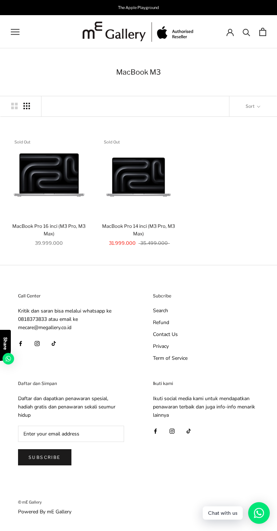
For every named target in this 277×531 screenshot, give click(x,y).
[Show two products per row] (14, 106)
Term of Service (170, 358)
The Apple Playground (138, 7)
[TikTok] (53, 343)
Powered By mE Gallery (44, 511)
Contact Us (165, 334)
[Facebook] (20, 343)
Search (160, 310)
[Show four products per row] (26, 106)
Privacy (161, 346)
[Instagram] (37, 343)
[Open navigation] (15, 32)
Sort (251, 106)
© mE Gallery (30, 502)
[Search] (246, 32)
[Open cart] (262, 32)
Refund (161, 322)
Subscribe (44, 457)
